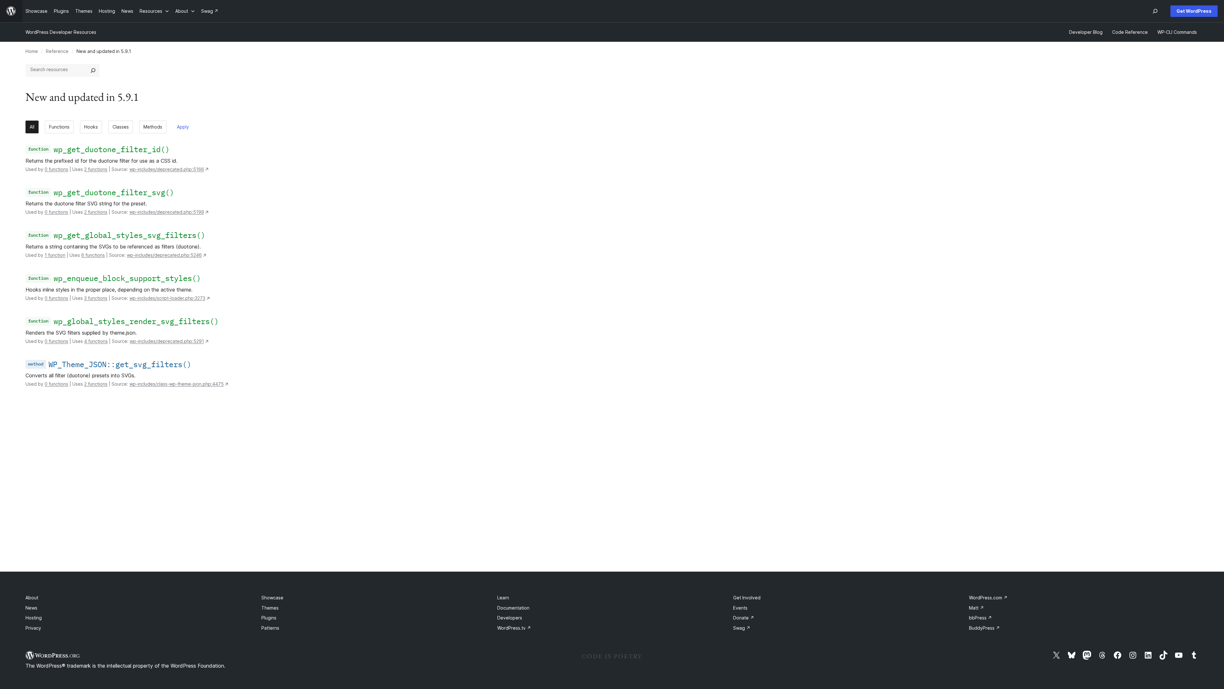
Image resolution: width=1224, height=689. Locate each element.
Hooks (91, 127)
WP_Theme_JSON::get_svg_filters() (119, 364)
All (32, 127)
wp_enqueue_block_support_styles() (127, 278)
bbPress (980, 617)
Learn (503, 597)
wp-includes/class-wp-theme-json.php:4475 (176, 384)
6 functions (93, 255)
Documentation (513, 608)
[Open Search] (1155, 11)
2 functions (95, 169)
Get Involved (747, 597)
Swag (741, 628)
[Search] (93, 70)
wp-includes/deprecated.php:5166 (166, 169)
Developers (509, 617)
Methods (152, 127)
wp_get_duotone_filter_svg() (114, 192)
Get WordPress (1194, 11)
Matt (976, 608)
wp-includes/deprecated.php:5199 (166, 212)
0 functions (56, 169)
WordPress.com (988, 597)
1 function (55, 255)
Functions (59, 127)
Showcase (272, 597)
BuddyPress (984, 628)
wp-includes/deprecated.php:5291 (167, 341)
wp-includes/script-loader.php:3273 (167, 298)
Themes (270, 608)
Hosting (34, 617)
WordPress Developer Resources (61, 32)
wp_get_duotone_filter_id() (112, 149)
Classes (121, 127)
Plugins (268, 617)
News (31, 608)
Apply (183, 127)
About (32, 597)
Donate (743, 617)
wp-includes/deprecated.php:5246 (164, 255)
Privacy (33, 628)
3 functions (95, 298)
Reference (57, 51)
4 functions (96, 341)
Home (32, 51)
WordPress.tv (514, 628)
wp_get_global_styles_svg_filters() (129, 235)
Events (740, 608)
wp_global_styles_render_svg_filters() (136, 321)
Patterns (270, 628)
